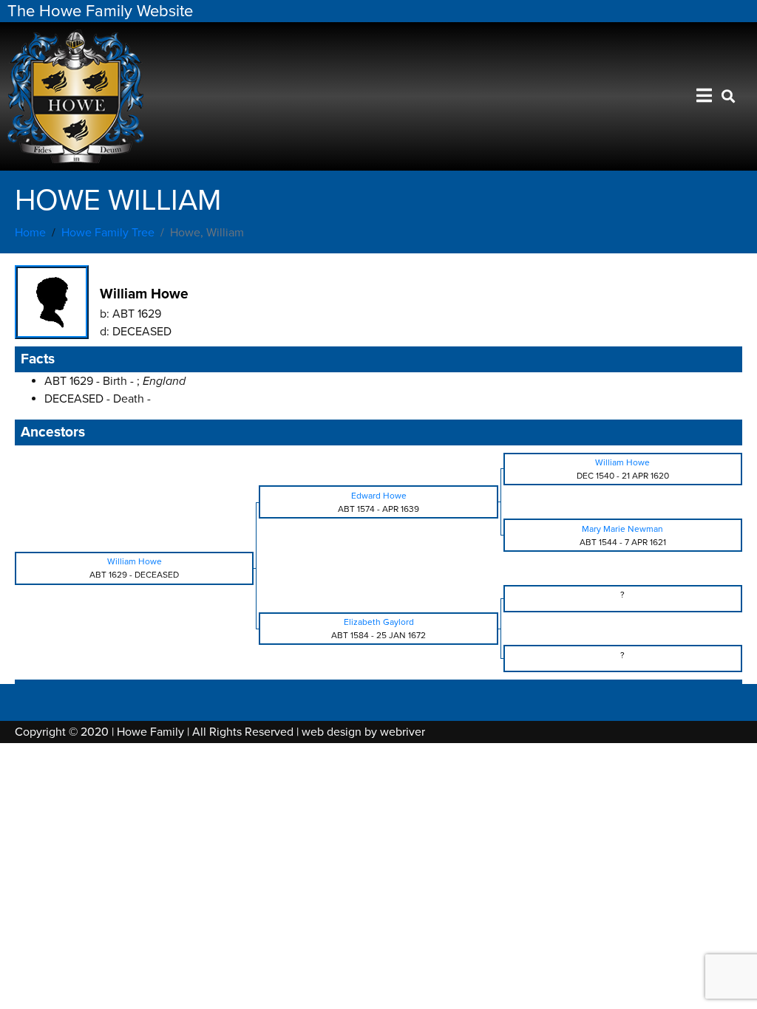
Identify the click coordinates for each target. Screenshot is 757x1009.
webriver (402, 732)
